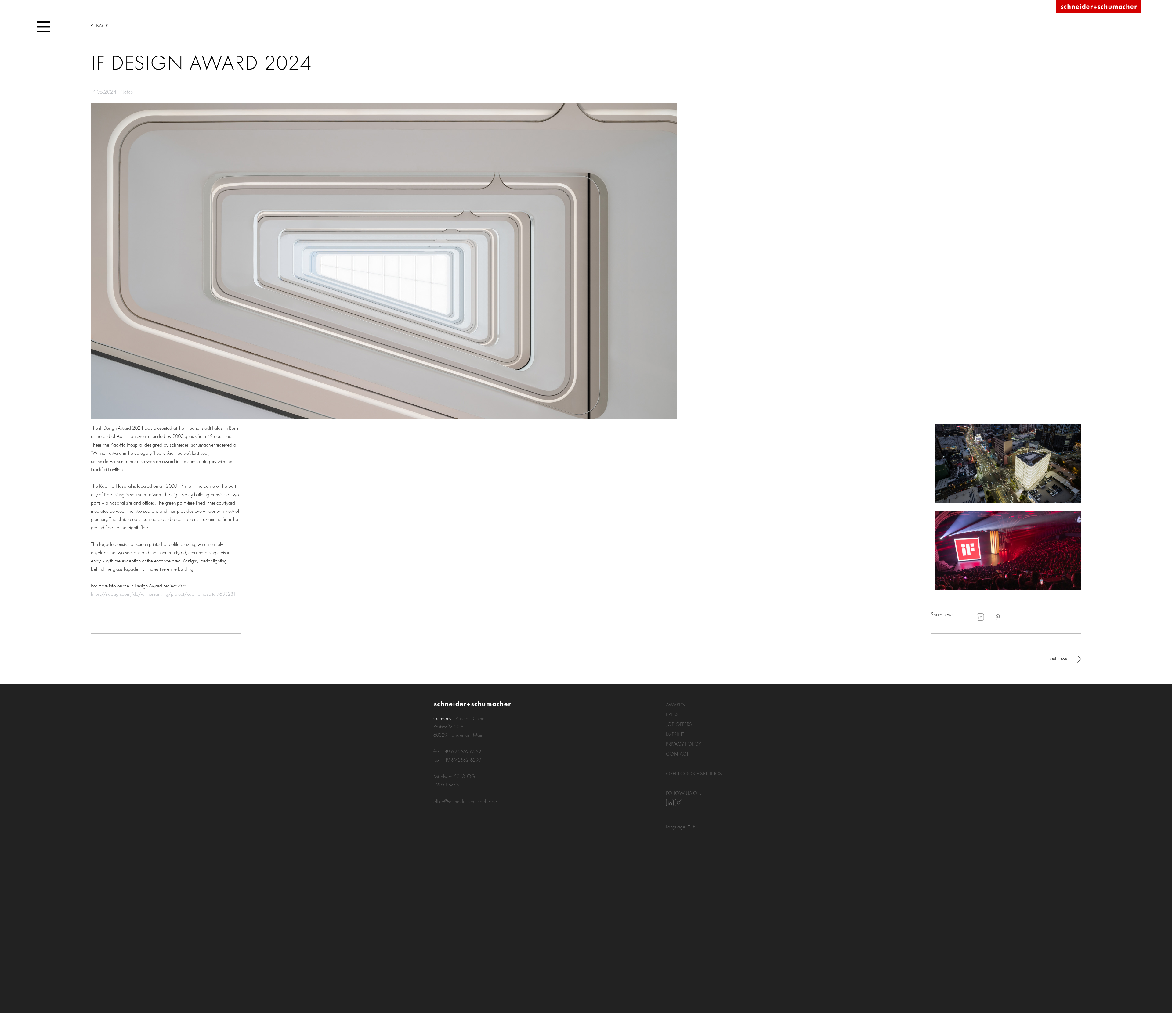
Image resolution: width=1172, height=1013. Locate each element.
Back (102, 25)
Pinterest (998, 617)
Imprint (675, 734)
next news (1057, 658)
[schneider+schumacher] (1098, 7)
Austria (462, 718)
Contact (677, 753)
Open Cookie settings (694, 773)
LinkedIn (980, 617)
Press (672, 714)
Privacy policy (683, 744)
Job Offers (679, 724)
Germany (442, 718)
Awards (675, 704)
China (479, 718)
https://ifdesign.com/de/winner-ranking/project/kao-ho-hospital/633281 (163, 594)
